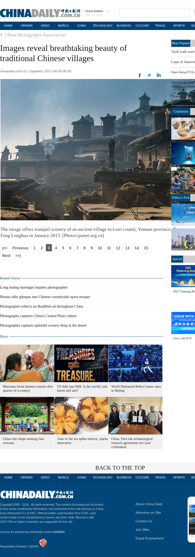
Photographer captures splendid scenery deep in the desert (43, 325)
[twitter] (159, 76)
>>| (18, 256)
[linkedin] (149, 76)
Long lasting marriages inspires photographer (34, 287)
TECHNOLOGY (103, 25)
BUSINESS (124, 25)
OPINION (27, 25)
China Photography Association (35, 34)
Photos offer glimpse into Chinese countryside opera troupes (45, 297)
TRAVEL (160, 25)
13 (127, 248)
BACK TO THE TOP (120, 468)
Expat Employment (150, 538)
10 (100, 248)
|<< (4, 248)
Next (6, 256)
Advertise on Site (148, 512)
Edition (94, 11)
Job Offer (143, 530)
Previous (20, 248)
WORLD (63, 25)
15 (146, 248)
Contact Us (144, 521)
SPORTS (179, 25)
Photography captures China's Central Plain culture (38, 316)
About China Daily (149, 504)
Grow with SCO (182, 338)
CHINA (81, 25)
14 (137, 248)
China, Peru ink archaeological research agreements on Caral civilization (132, 443)
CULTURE (142, 25)
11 (109, 248)
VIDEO (45, 25)
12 (118, 248)
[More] (140, 77)
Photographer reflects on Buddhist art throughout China (41, 306)
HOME (8, 25)
